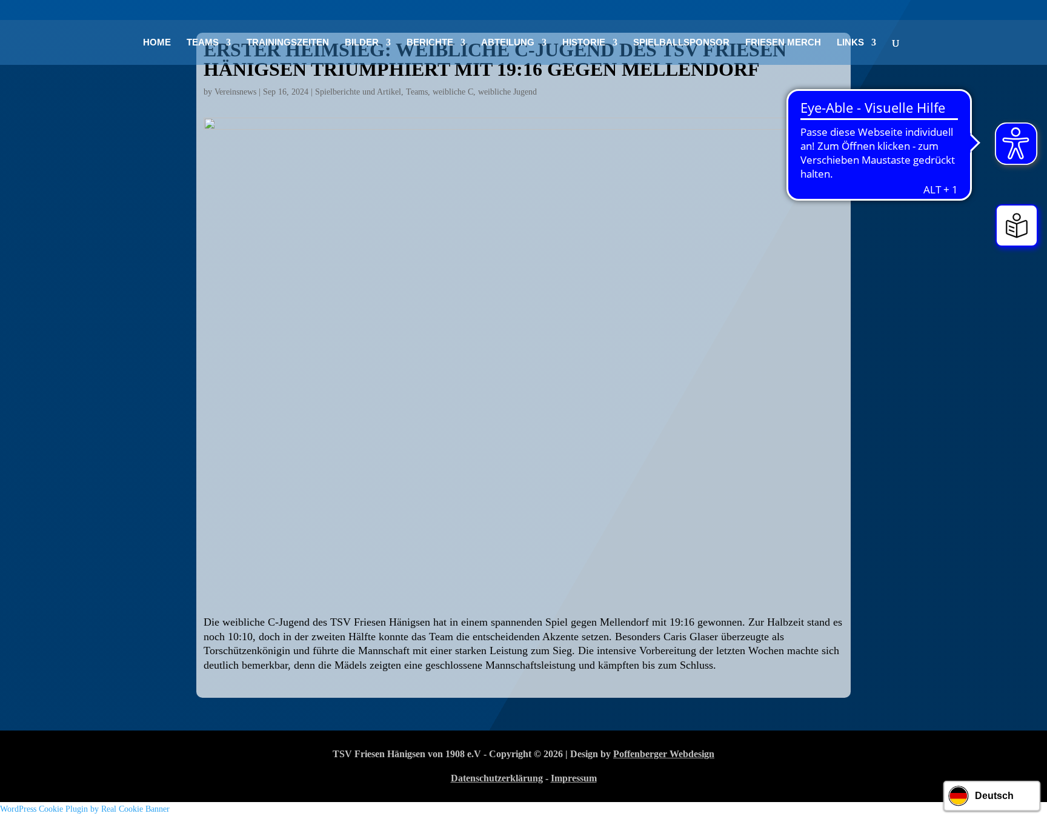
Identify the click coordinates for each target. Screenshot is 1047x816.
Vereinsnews (235, 91)
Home (157, 42)
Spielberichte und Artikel (358, 91)
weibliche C (453, 91)
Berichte (430, 42)
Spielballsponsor (681, 42)
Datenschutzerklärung (497, 778)
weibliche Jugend (507, 91)
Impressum (574, 778)
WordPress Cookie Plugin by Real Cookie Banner (85, 809)
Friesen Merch (783, 42)
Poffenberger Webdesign (663, 754)
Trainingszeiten (288, 42)
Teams (417, 91)
